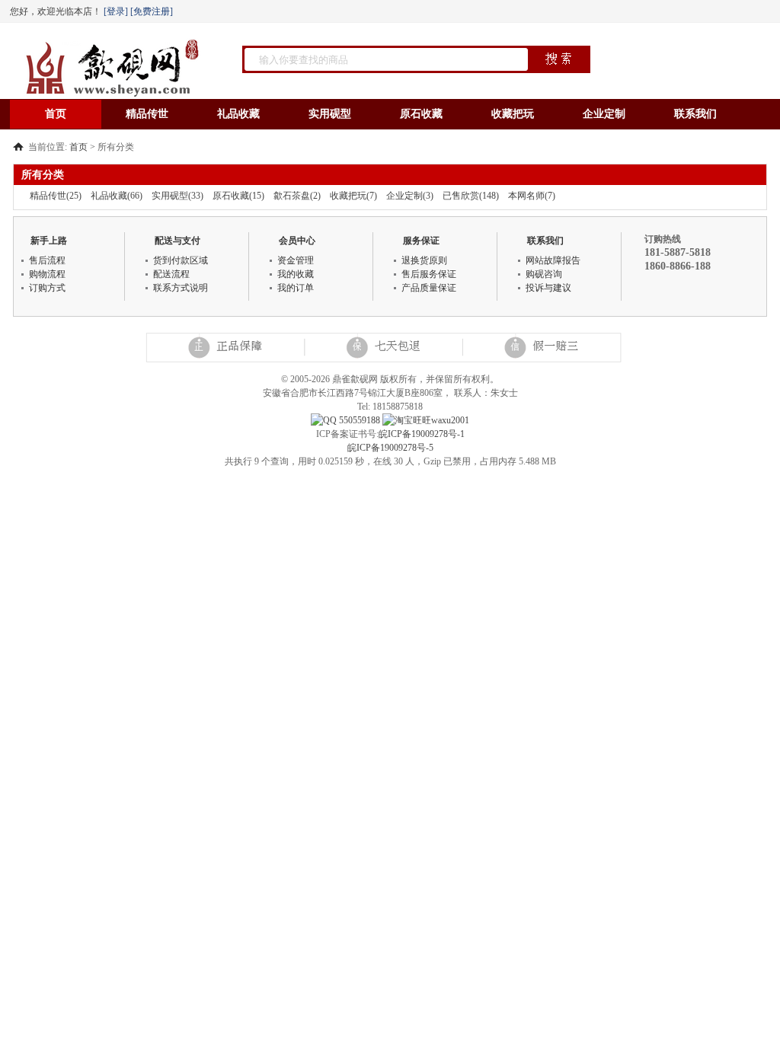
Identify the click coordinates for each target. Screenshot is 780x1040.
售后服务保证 (428, 274)
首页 (55, 114)
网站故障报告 (553, 260)
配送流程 (171, 274)
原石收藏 (421, 114)
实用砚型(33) (177, 195)
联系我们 (695, 114)
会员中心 (297, 240)
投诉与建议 (548, 287)
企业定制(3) (409, 195)
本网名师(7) (531, 195)
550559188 (358, 420)
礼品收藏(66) (116, 195)
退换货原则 (424, 260)
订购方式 (47, 287)
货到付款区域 (180, 260)
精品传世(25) (56, 195)
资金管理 (295, 260)
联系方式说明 (180, 287)
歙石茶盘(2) (297, 195)
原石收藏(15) (238, 195)
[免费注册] (153, 11)
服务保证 (421, 240)
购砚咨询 (544, 274)
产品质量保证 (428, 287)
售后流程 (47, 260)
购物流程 (47, 274)
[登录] (116, 11)
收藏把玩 (512, 114)
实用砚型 (329, 114)
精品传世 (147, 114)
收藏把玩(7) (353, 195)
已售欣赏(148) (471, 195)
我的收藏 (295, 274)
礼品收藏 (238, 114)
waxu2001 (450, 420)
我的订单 (295, 287)
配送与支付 (177, 240)
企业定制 (604, 114)
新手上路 (48, 240)
